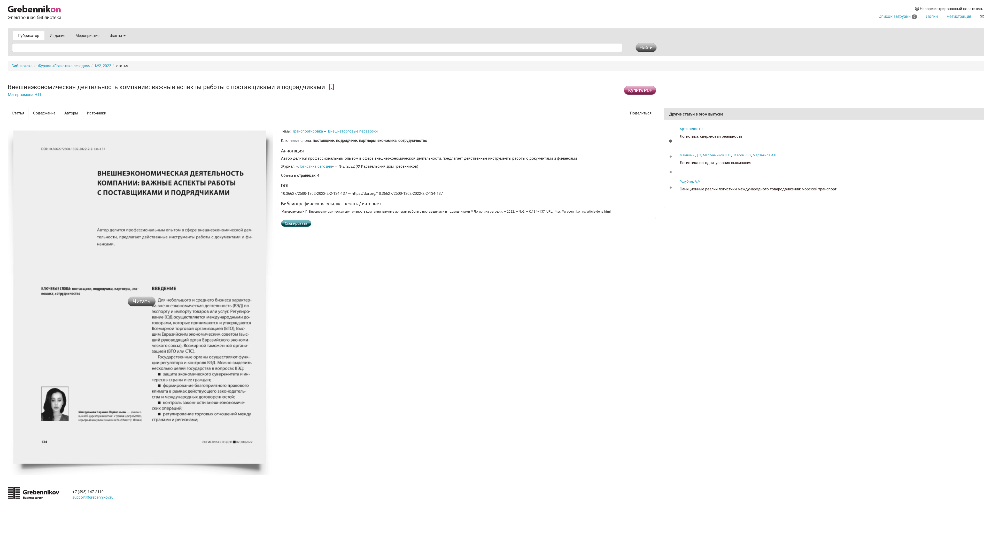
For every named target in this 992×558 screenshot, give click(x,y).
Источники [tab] (96, 113)
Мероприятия (87, 35)
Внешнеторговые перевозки (353, 131)
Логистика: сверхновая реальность (711, 136)
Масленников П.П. (717, 155)
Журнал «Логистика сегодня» (64, 66)
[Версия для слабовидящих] (982, 16)
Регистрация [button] (959, 16)
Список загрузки (897, 16)
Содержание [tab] (44, 113)
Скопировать (296, 223)
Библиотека (22, 66)
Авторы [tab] (71, 113)
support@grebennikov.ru (92, 497)
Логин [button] (932, 16)
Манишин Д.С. (690, 155)
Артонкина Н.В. (691, 129)
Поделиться (641, 113)
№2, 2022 (103, 66)
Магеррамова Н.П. (25, 94)
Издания (57, 35)
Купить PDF (640, 90)
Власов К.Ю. (742, 155)
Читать (141, 301)
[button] (670, 141)
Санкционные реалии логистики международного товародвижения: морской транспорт (758, 189)
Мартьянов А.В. (765, 155)
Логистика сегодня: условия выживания (715, 163)
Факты (116, 35)
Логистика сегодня (315, 166)
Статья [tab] (18, 113)
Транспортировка (307, 131)
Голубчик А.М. (690, 181)
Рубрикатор (28, 35)
